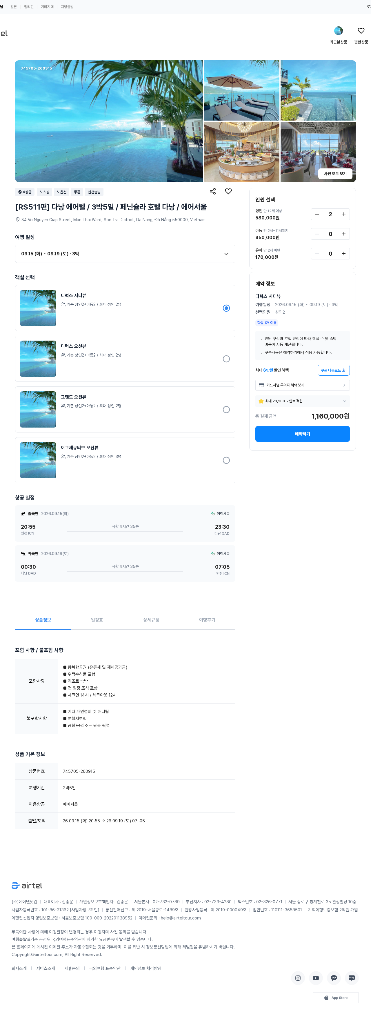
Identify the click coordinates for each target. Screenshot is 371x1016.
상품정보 (43, 620)
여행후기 (207, 620)
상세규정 (151, 620)
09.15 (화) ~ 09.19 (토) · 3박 (50, 254)
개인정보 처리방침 (145, 968)
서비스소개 (45, 968)
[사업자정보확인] (84, 910)
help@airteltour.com (181, 918)
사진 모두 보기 (335, 173)
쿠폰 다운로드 (331, 370)
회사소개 (19, 968)
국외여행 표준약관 (105, 968)
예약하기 (302, 434)
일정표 (97, 620)
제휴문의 (72, 968)
